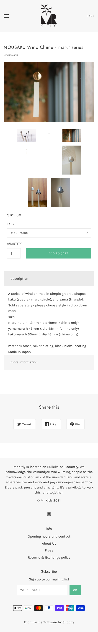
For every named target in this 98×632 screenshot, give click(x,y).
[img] (49, 513)
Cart (90, 16)
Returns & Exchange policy (49, 557)
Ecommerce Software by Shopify (49, 622)
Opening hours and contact (49, 536)
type (10, 223)
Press (49, 550)
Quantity (14, 243)
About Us (49, 543)
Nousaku (11, 55)
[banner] (49, 16)
